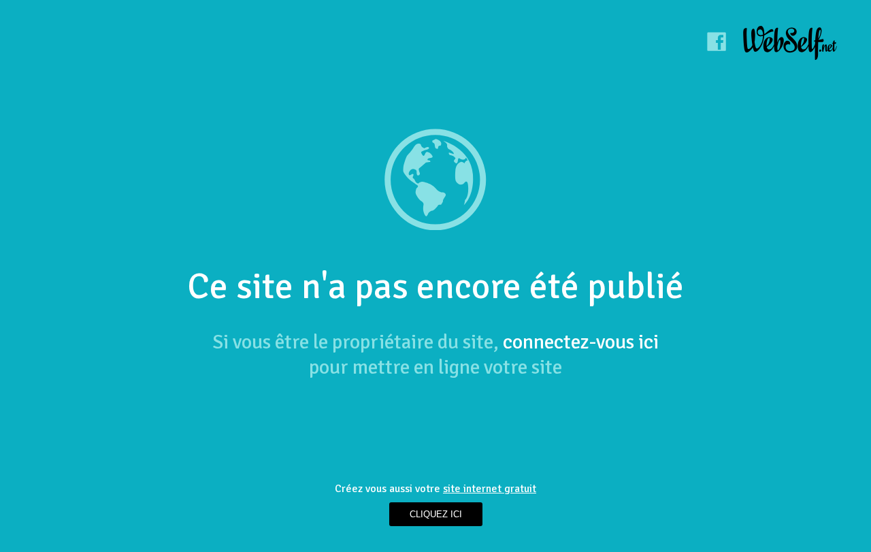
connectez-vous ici (581, 342)
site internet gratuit (489, 489)
